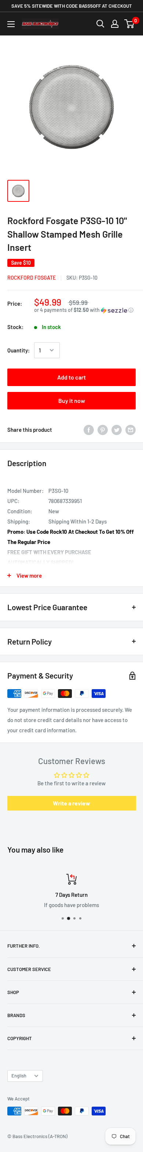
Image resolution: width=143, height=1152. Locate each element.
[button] (85, 310)
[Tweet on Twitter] (116, 429)
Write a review (71, 803)
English (18, 1076)
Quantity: (18, 350)
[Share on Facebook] (89, 429)
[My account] (114, 24)
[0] (129, 23)
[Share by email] (130, 429)
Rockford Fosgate (31, 278)
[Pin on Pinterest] (103, 429)
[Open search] (100, 24)
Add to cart (71, 377)
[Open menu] (11, 24)
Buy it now (71, 400)
